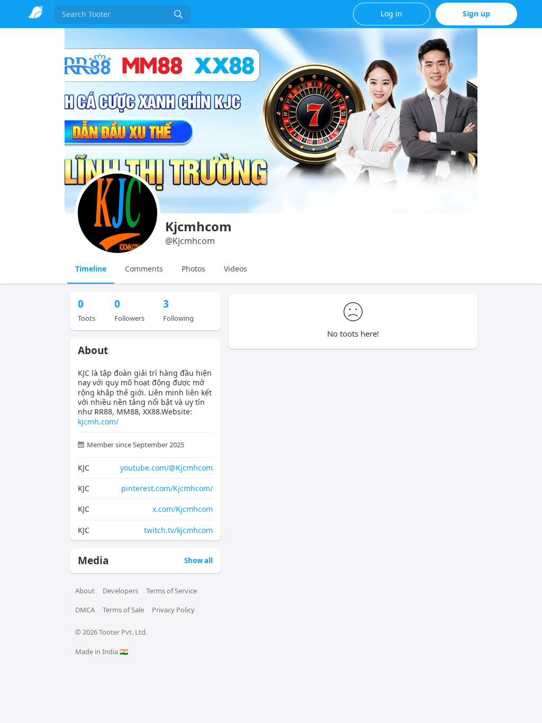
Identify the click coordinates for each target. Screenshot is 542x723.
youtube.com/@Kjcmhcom (166, 468)
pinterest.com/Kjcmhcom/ (167, 488)
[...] (178, 14)
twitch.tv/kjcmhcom (178, 530)
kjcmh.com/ (98, 422)
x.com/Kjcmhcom (182, 509)
